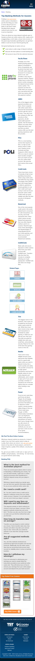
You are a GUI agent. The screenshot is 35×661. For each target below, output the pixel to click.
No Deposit (9, 637)
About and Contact (9, 648)
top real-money (11, 19)
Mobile (9, 639)
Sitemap (9, 650)
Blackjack (25, 641)
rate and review (27, 443)
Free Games (26, 637)
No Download (9, 641)
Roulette (26, 639)
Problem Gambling (9, 646)
